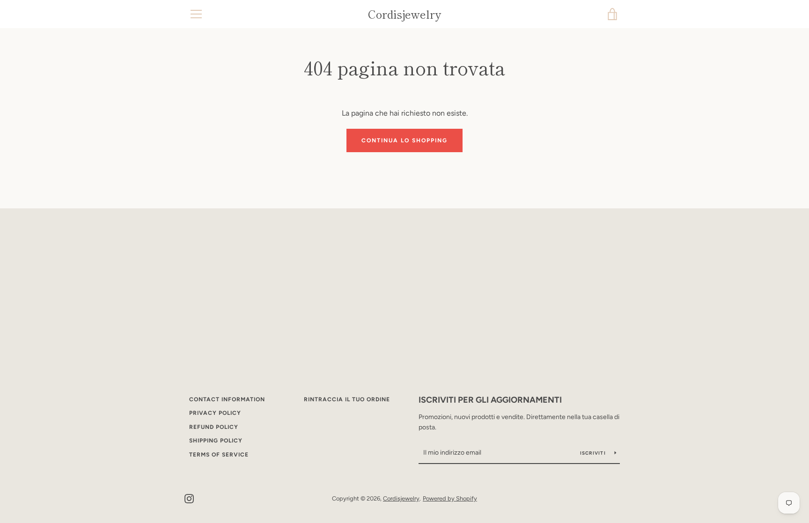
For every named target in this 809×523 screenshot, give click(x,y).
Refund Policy (213, 427)
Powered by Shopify (450, 498)
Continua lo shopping (404, 140)
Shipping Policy (216, 440)
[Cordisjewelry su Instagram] (189, 498)
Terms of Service (219, 454)
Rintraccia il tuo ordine (347, 399)
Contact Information (227, 399)
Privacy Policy (215, 413)
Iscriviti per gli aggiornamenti (490, 400)
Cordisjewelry (404, 14)
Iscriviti (594, 453)
